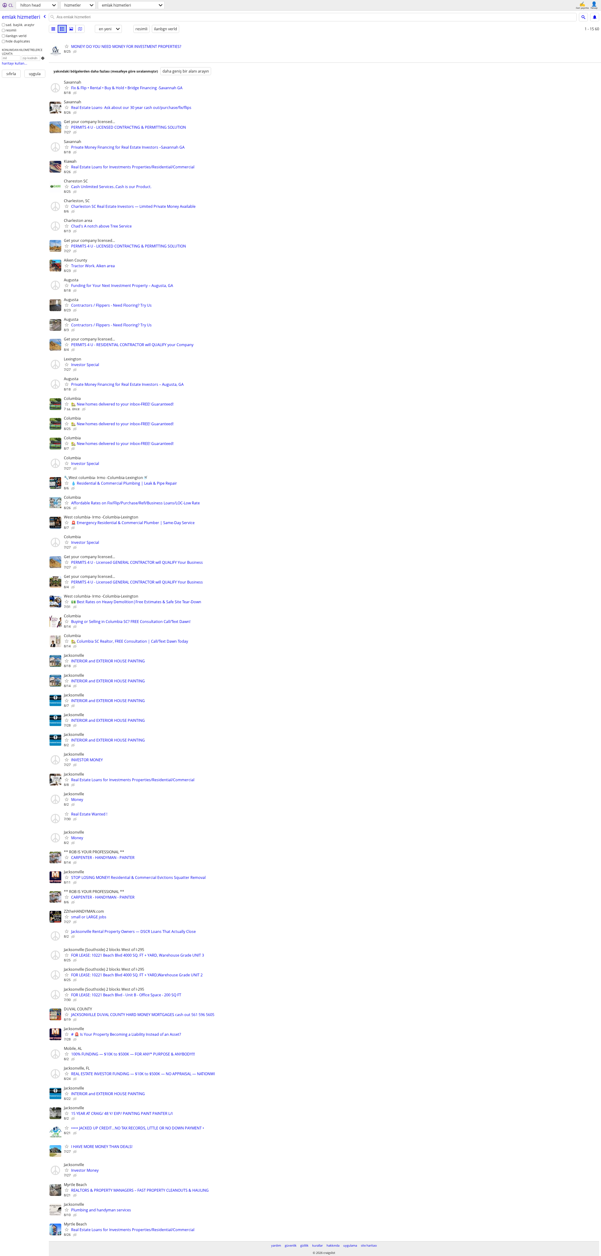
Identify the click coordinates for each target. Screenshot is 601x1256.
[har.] (80, 29)
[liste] (53, 29)
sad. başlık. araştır (20, 25)
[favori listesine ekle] (66, 46)
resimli (11, 30)
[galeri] (71, 29)
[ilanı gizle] (75, 52)
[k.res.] (62, 29)
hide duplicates (18, 41)
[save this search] (594, 17)
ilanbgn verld (16, 36)
